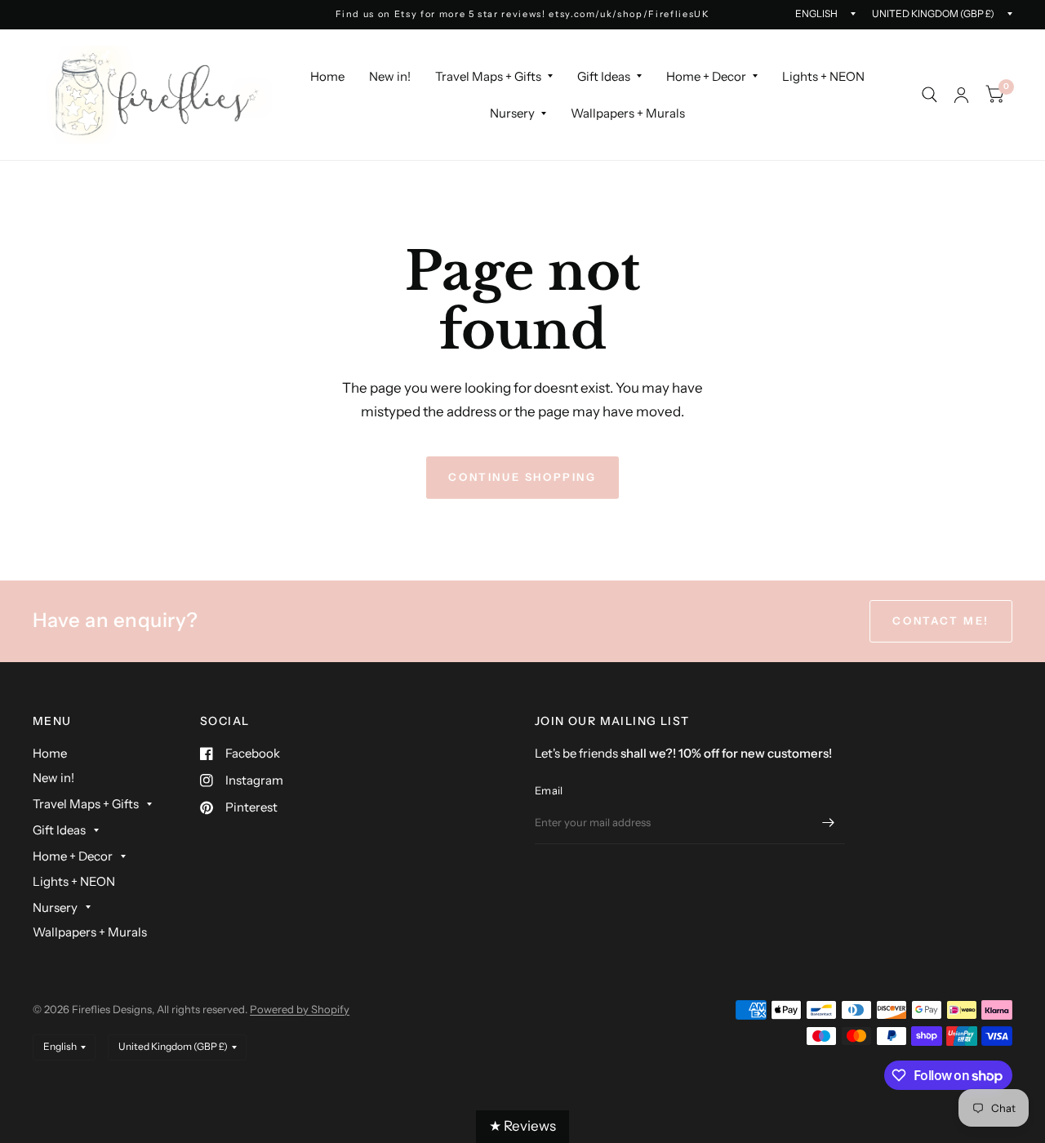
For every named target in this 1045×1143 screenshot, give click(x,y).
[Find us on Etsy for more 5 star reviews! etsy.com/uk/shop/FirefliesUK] (523, 14)
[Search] (929, 94)
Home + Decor (706, 76)
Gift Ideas (603, 76)
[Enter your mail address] (828, 823)
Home (327, 76)
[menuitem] (327, 77)
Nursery (512, 113)
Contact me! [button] (940, 620)
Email (549, 790)
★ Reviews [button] (522, 1126)
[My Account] (961, 94)
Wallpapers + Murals (628, 113)
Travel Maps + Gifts (488, 76)
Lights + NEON (823, 76)
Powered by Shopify (299, 1009)
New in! (390, 76)
